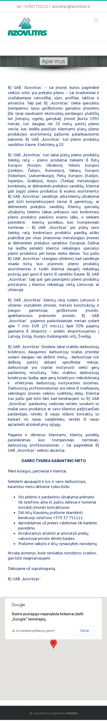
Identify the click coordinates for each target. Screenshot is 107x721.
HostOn (72, 713)
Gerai (84, 630)
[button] (53, 644)
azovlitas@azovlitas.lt (71, 6)
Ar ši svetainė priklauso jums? (33, 631)
